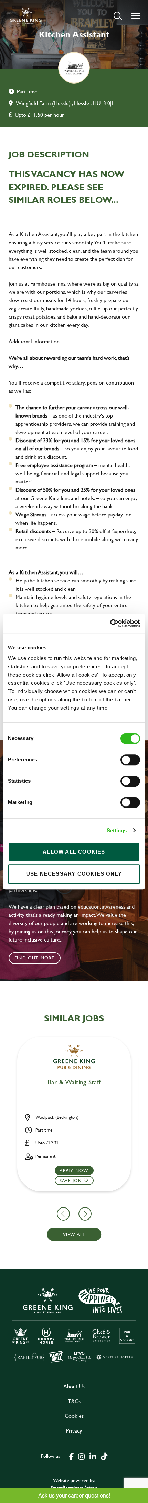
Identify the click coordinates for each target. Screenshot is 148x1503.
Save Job (70, 1180)
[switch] (130, 759)
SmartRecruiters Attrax (74, 1487)
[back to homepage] (26, 15)
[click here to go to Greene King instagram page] (81, 1456)
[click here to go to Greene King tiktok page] (104, 1456)
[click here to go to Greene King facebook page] (71, 1456)
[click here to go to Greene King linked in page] (92, 1456)
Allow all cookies (74, 852)
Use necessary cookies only (74, 874)
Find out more (34, 958)
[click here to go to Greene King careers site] (74, 1324)
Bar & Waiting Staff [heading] (74, 1082)
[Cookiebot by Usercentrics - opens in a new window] (110, 623)
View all (74, 1234)
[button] (118, 16)
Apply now (74, 1170)
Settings (117, 830)
